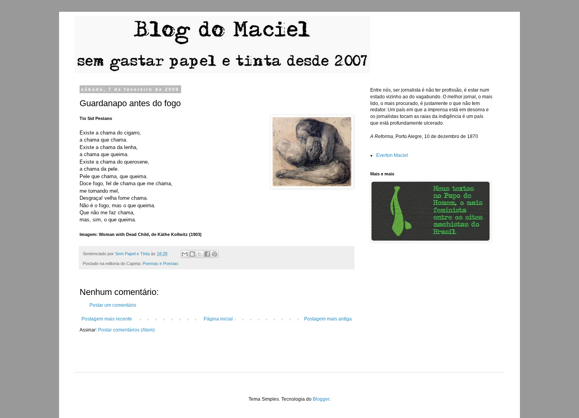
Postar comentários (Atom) (126, 330)
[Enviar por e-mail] (185, 254)
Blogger (321, 399)
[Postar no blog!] (192, 254)
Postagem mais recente (107, 319)
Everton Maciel (392, 155)
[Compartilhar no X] (200, 254)
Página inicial (218, 319)
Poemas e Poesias (160, 263)
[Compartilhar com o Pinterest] (215, 254)
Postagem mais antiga (328, 319)
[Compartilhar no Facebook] (207, 254)
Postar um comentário (112, 305)
